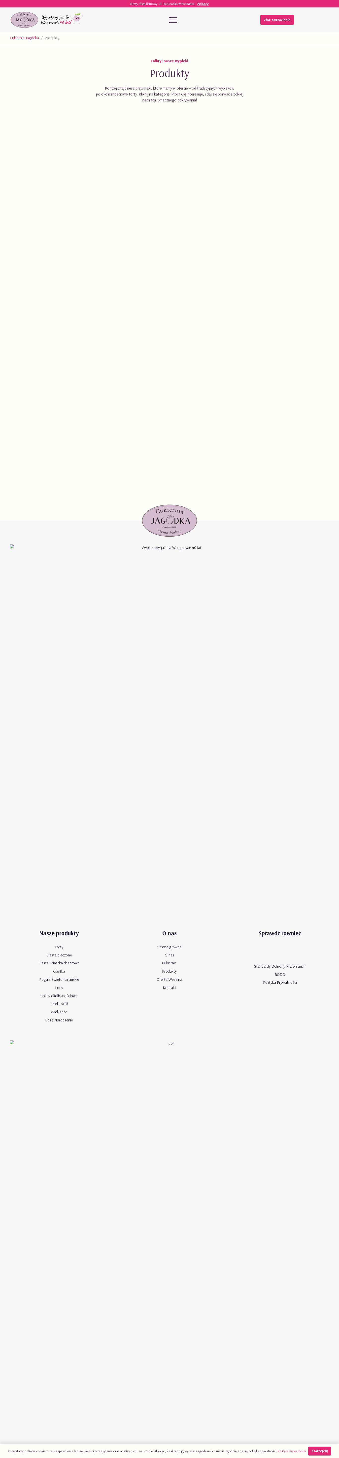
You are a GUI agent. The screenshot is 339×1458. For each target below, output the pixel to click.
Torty (59, 946)
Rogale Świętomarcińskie (59, 979)
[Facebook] (314, 20)
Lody (59, 987)
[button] (173, 20)
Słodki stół (59, 1003)
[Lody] (169, 286)
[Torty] (61, 400)
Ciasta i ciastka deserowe (59, 962)
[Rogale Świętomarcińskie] (277, 286)
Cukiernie (169, 962)
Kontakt (169, 987)
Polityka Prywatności (280, 982)
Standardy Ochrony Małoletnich (279, 966)
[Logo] (24, 20)
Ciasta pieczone (59, 954)
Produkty (169, 971)
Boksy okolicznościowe (59, 995)
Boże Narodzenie (59, 1019)
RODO (280, 974)
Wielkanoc (59, 1011)
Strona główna (169, 946)
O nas (169, 954)
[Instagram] (324, 20)
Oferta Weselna (169, 979)
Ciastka (59, 971)
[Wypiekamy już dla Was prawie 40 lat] (63, 20)
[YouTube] (304, 20)
